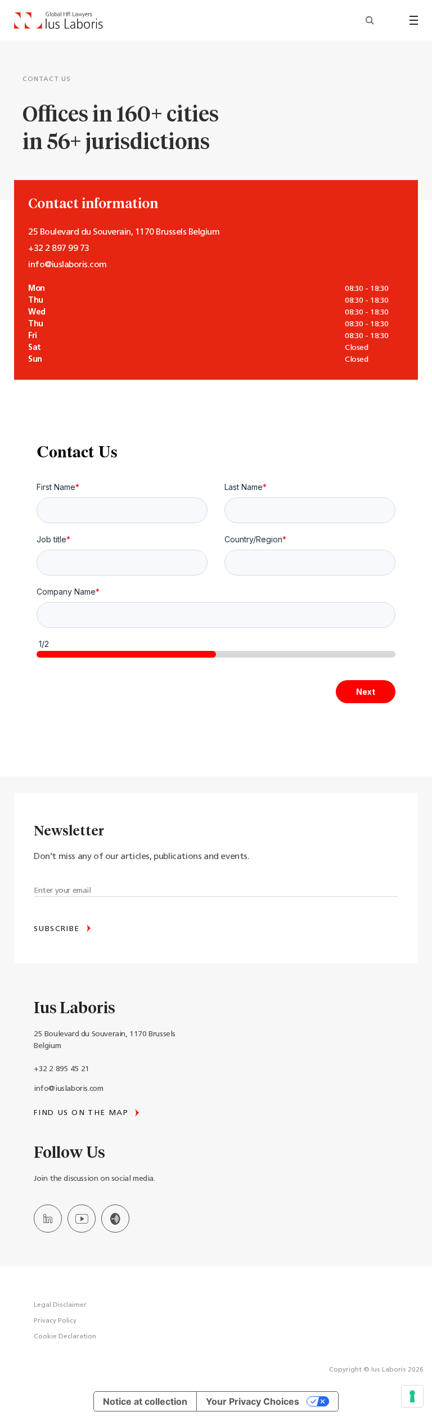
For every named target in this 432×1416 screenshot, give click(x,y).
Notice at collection (145, 1401)
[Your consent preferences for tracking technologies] (412, 1396)
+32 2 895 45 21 (61, 1069)
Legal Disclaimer (60, 1305)
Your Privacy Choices (252, 1401)
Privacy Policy (55, 1321)
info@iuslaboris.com (68, 1089)
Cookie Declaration (65, 1336)
